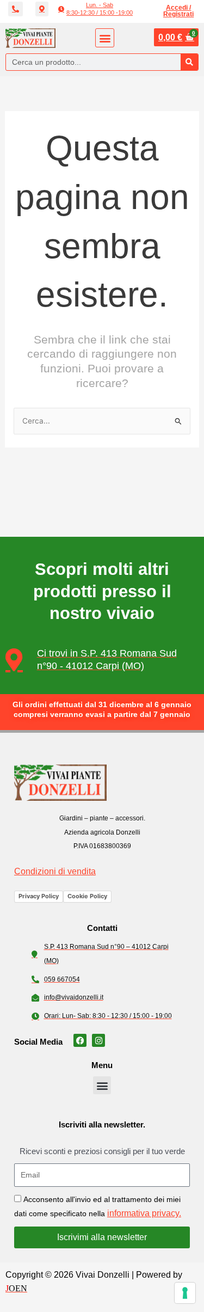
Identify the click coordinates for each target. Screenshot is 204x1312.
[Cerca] (189, 62)
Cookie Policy (87, 896)
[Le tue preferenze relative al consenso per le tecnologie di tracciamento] (185, 1293)
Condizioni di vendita (55, 871)
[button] (95, 8)
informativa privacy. (144, 1213)
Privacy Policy (38, 896)
